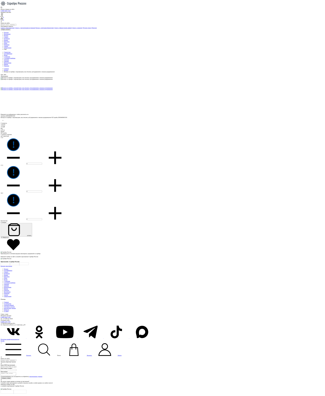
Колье (5, 55)
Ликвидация (7, 296)
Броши (6, 275)
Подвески (7, 273)
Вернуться (5, 237)
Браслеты (6, 276)
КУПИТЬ (29, 235)
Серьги (6, 272)
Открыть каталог (5, 29)
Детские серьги (87, 28)
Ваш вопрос (4, 371)
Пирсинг (94, 28)
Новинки (6, 293)
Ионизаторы (7, 63)
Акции (6, 295)
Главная (6, 68)
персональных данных (35, 376)
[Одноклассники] (39, 338)
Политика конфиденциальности (10, 339)
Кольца (6, 70)
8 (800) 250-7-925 (5, 322)
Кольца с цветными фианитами (45, 28)
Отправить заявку (5, 378)
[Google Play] (5, 264)
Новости (6, 309)
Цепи (5, 278)
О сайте (6, 311)
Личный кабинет (9, 305)
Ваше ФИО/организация (8, 365)
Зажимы (6, 61)
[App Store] (15, 264)
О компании (7, 303)
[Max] (142, 338)
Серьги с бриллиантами (7, 28)
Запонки (6, 59)
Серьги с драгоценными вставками (25, 28)
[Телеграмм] (91, 338)
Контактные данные (10, 308)
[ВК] (13, 338)
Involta (2, 341)
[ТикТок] (116, 338)
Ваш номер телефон (6, 368)
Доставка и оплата (9, 306)
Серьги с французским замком (63, 28)
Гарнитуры (7, 52)
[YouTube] (65, 338)
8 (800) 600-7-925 (5, 11)
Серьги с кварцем (77, 28)
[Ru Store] (24, 264)
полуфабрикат (8, 53)
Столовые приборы (9, 58)
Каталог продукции (6, 266)
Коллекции (7, 292)
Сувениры (7, 56)
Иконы (6, 64)
